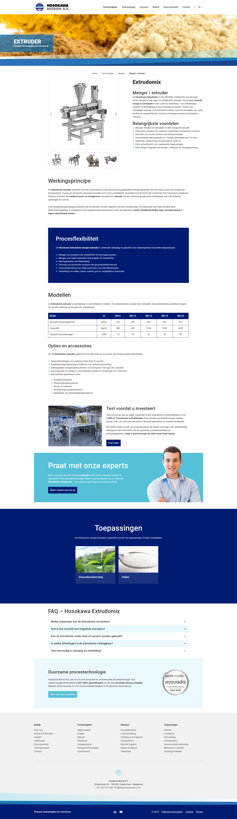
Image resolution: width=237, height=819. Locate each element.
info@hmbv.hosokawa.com (127, 787)
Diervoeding (170, 737)
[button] (56, 160)
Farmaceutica (170, 740)
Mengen (81, 737)
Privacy (199, 811)
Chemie (167, 730)
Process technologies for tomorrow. (52, 811)
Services (144, 7)
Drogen (80, 733)
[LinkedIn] (115, 812)
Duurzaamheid (171, 7)
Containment (83, 751)
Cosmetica (169, 733)
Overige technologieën (88, 748)
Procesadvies (127, 740)
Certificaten (39, 740)
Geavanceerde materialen (176, 744)
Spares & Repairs (129, 748)
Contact (186, 7)
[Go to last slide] (50, 114)
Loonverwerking (128, 733)
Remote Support (128, 744)
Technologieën (110, 7)
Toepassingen (128, 7)
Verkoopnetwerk (42, 748)
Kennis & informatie (43, 733)
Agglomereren (84, 730)
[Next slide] (116, 114)
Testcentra (126, 751)
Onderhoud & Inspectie (132, 737)
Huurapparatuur (128, 730)
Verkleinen (82, 740)
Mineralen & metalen (174, 748)
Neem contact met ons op (62, 490)
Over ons (38, 730)
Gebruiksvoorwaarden (172, 811)
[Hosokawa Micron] (51, 7)
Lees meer (113, 443)
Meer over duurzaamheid (62, 694)
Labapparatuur (84, 744)
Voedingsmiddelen (173, 751)
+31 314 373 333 (104, 787)
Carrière (37, 737)
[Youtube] (121, 812)
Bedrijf (156, 7)
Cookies (189, 811)
